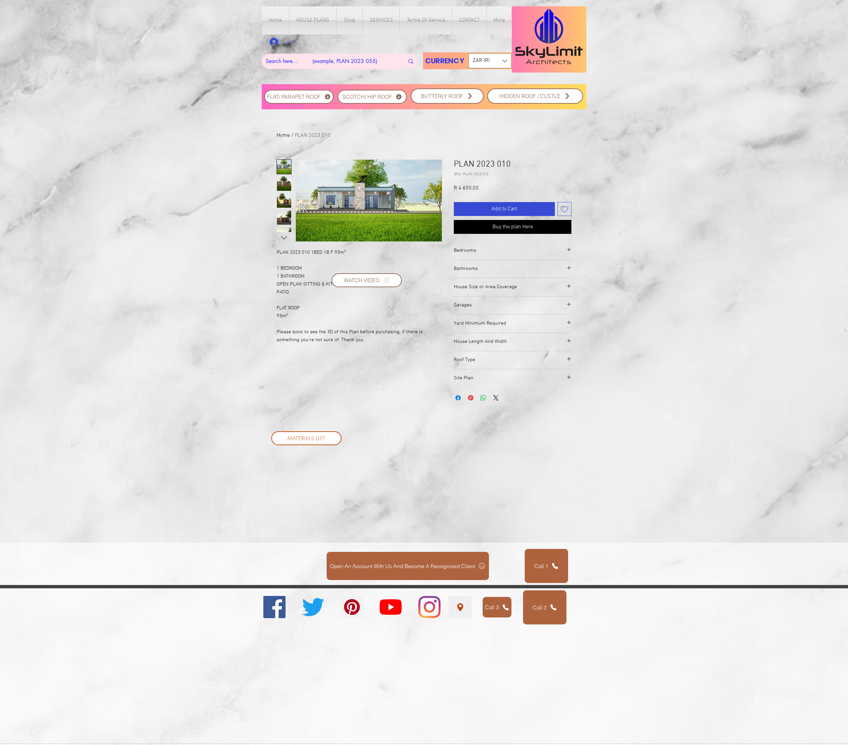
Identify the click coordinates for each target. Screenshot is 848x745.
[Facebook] (274, 607)
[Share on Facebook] (458, 398)
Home (283, 135)
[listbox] (489, 60)
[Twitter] (313, 607)
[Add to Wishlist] (564, 209)
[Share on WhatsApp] (483, 398)
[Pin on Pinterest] (471, 398)
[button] (312, 20)
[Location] (460, 607)
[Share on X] (496, 398)
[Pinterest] (352, 607)
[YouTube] (391, 607)
